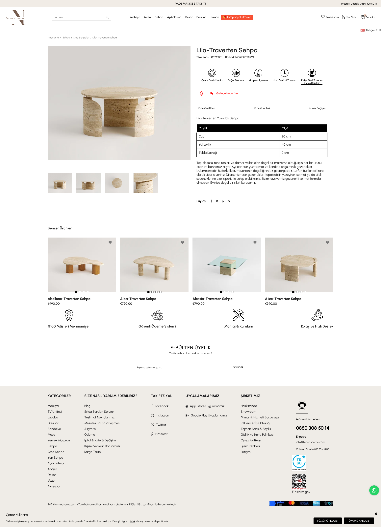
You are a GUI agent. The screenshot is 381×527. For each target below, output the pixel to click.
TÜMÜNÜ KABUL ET (359, 520)
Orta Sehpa (56, 452)
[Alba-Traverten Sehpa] (154, 265)
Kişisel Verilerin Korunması (102, 446)
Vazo (51, 480)
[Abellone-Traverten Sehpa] (82, 265)
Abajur (52, 469)
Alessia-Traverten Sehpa (212, 299)
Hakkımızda (249, 406)
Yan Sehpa (55, 457)
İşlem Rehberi (250, 446)
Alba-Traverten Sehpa (138, 299)
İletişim (245, 452)
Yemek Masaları (59, 440)
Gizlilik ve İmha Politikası (257, 434)
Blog (87, 406)
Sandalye (54, 429)
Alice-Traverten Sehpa (283, 299)
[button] (76, 292)
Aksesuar (54, 486)
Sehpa (159, 17)
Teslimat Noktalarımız (99, 417)
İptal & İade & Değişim (100, 440)
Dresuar (201, 17)
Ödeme (89, 434)
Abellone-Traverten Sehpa (69, 299)
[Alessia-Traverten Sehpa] (226, 265)
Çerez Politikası (251, 440)
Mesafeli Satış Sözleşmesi (102, 423)
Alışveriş (90, 429)
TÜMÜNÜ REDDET (328, 520)
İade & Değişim (317, 108)
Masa (147, 17)
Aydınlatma (174, 17)
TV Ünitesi (55, 411)
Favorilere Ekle (110, 242)
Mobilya (135, 17)
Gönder (238, 367)
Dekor (188, 17)
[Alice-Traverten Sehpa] (299, 265)
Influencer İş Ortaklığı (255, 423)
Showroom (248, 411)
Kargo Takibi (92, 452)
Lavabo (214, 17)
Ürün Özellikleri (206, 108)
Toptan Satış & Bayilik (256, 429)
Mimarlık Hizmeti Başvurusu (260, 417)
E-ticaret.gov (301, 492)
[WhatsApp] (229, 201)
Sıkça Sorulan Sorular (99, 411)
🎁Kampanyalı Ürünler (237, 17)
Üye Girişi (351, 17)
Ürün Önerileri (262, 108)
